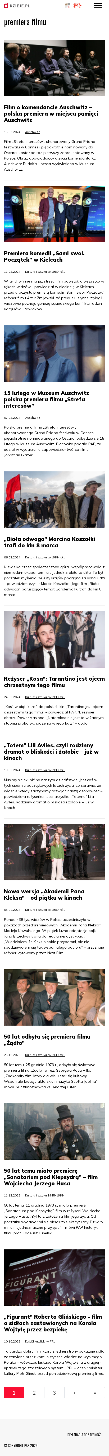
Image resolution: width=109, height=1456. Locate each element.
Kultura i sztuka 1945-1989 (44, 1195)
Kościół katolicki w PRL (40, 1341)
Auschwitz (32, 132)
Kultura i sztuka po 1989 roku (45, 272)
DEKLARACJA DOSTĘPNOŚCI (84, 1434)
